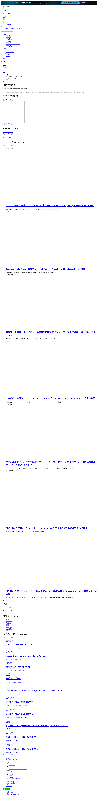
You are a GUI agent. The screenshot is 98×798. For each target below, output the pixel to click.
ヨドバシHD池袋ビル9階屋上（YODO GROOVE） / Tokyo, (21, 682)
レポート (8, 56)
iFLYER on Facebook (10, 782)
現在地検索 (8, 45)
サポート (11, 774)
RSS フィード (9, 786)
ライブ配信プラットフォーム (13, 44)
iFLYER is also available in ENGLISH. (11, 28)
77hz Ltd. (18, 759)
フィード (5, 69)
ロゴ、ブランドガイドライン (15, 778)
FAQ (10, 773)
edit (8, 21)
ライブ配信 (8, 37)
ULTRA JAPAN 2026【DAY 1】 (20, 702)
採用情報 (11, 777)
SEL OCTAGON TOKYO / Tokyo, (15, 670)
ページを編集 (12, 78)
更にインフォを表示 (8, 100)
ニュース (5, 70)
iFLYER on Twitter (10, 781)
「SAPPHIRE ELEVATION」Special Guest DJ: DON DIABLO (35, 690)
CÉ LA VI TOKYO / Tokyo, (13, 648)
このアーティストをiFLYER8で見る (71, 2)
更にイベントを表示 (8, 132)
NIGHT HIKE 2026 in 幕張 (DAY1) (22, 737)
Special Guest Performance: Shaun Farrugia (26, 656)
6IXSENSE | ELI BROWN (18, 667)
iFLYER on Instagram (10, 783)
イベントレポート (10, 41)
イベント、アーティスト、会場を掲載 (18, 769)
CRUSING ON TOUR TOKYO (20, 645)
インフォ (5, 66)
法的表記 (11, 775)
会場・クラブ (9, 42)
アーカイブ (8, 54)
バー (4, 17)
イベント (5, 16)
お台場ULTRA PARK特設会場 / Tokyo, (16, 705)
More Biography (7, 123)
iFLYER (7, 758)
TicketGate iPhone (10, 793)
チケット (8, 38)
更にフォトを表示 (7, 607)
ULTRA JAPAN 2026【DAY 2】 (20, 714)
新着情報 (83, 2)
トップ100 (8, 50)
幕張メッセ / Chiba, (12, 740)
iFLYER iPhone (9, 792)
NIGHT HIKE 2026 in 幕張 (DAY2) (22, 749)
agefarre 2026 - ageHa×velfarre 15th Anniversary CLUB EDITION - (37, 725)
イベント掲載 (9, 46)
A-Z (7, 49)
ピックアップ (9, 39)
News (4, 53)
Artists (4, 48)
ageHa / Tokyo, (10, 728)
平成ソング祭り (13, 678)
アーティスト (12, 765)
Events (4, 34)
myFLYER (5, 21)
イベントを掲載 (7, 137)
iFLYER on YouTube (10, 784)
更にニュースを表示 (8, 145)
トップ (4, 65)
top (1, 796)
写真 (4, 19)
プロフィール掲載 (10, 52)
